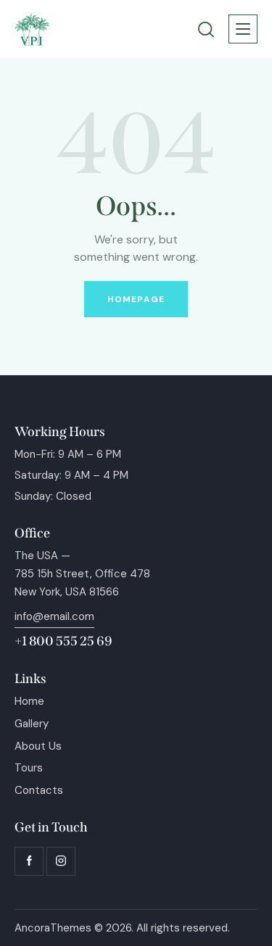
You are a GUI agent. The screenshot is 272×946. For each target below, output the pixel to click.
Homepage (136, 299)
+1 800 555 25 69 (63, 641)
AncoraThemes (53, 928)
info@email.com (54, 616)
